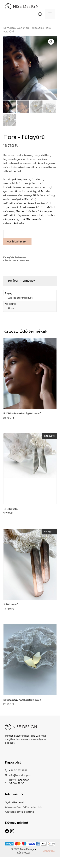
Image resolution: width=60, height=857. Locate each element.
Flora (15, 260)
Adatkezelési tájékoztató (19, 811)
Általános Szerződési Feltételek (23, 807)
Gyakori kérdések (15, 802)
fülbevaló (24, 260)
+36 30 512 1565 (18, 770)
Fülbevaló (37, 27)
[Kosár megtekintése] (40, 14)
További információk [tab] (21, 280)
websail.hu (49, 850)
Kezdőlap (9, 27)
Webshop (23, 27)
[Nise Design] (21, 6)
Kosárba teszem (17, 241)
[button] (51, 42)
